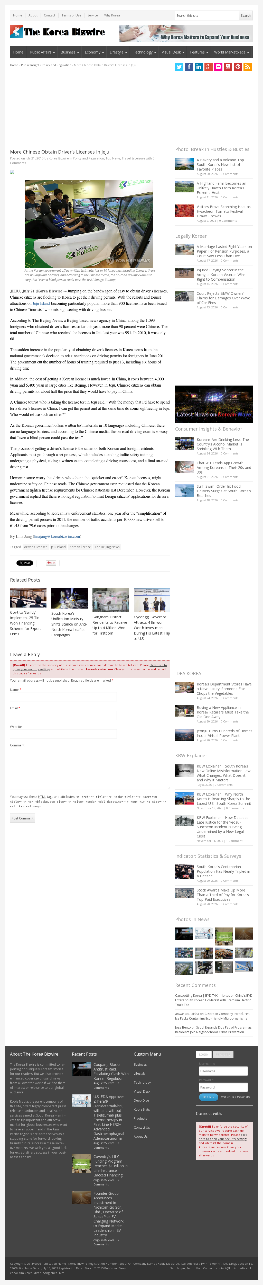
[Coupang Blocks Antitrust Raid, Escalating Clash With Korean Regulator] (184, 933)
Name (15, 690)
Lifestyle (117, 52)
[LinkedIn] (199, 67)
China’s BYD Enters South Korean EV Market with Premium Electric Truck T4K (213, 1000)
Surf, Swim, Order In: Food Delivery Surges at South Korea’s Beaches (224, 491)
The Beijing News (107, 547)
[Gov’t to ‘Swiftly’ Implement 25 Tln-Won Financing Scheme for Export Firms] (28, 598)
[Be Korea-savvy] (58, 31)
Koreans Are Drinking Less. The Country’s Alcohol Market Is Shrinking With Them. (223, 444)
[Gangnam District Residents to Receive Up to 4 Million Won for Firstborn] (110, 600)
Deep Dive (141, 1100)
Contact (49, 15)
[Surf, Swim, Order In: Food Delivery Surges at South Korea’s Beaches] (184, 490)
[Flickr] (218, 67)
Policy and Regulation (56, 65)
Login (204, 1054)
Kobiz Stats (142, 1109)
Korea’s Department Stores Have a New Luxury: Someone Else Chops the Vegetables (224, 689)
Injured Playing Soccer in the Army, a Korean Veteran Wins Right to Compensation (221, 274)
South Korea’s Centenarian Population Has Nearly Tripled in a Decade (223, 871)
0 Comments (229, 174)
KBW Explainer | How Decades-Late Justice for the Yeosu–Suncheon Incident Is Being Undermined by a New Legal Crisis (223, 826)
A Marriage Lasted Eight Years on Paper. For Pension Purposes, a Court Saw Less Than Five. (224, 251)
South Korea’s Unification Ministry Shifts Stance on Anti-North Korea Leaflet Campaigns (69, 624)
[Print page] (90, 172)
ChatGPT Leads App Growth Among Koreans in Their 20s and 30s (224, 467)
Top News (113, 158)
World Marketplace (230, 52)
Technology (143, 52)
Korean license (80, 547)
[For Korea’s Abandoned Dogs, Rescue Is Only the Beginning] (204, 954)
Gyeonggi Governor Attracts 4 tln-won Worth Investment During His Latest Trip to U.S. (152, 627)
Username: (207, 1063)
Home (17, 15)
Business (68, 52)
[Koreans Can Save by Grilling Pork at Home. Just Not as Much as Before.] (224, 954)
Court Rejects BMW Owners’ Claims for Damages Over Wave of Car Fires (223, 298)
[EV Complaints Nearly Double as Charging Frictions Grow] (204, 967)
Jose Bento (183, 1027)
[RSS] (247, 67)
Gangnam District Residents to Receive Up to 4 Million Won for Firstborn (109, 625)
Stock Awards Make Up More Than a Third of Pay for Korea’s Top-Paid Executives (223, 895)
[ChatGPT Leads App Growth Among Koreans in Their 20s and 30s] (184, 467)
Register (223, 1054)
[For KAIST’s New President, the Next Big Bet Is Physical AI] (244, 966)
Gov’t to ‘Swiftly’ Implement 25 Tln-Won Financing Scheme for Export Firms (25, 623)
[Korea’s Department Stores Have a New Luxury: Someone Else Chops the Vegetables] (184, 687)
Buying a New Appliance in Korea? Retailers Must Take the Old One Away (223, 712)
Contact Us (142, 1127)
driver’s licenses (35, 547)
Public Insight (30, 65)
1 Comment (234, 841)
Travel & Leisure (133, 158)
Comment (17, 745)
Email (15, 708)
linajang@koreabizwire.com (57, 536)
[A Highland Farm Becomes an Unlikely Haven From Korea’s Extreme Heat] (184, 186)
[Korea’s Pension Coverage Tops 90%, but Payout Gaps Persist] (224, 967)
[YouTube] (228, 67)
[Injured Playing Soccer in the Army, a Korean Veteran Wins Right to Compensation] (184, 273)
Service (93, 15)
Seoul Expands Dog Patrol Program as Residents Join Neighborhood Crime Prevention (213, 1029)
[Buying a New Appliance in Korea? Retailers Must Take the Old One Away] (184, 711)
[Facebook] (189, 67)
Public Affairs (40, 52)
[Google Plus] (208, 67)
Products (140, 1118)
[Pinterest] (238, 67)
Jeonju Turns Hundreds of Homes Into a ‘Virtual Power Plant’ (224, 733)
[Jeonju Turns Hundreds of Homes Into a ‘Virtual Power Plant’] (184, 735)
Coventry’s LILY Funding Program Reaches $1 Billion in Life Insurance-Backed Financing (110, 1165)
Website (16, 727)
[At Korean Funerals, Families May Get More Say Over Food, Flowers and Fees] (244, 953)
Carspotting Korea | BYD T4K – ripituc (202, 995)
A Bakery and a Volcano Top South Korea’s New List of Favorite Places (220, 164)
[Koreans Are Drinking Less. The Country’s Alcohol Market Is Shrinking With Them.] (184, 443)
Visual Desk (171, 52)
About (33, 15)
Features (197, 52)
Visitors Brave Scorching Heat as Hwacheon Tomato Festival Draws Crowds (224, 211)
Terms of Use (71, 15)
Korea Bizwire (59, 158)
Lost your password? (235, 1097)
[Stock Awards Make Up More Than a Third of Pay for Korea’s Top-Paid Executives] (184, 893)
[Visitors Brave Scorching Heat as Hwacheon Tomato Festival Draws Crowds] (184, 210)
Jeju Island (41, 303)
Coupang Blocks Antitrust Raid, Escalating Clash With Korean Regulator (111, 1071)
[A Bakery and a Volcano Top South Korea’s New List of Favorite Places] (184, 164)
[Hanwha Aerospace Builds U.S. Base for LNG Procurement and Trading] (184, 968)
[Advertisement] (90, 108)
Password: (206, 1080)
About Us (140, 1136)
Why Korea (112, 15)
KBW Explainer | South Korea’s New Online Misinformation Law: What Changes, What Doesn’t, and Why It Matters (224, 773)
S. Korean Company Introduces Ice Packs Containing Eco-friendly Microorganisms (212, 1016)
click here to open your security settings (223, 1137)
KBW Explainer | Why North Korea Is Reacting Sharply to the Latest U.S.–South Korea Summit (224, 799)
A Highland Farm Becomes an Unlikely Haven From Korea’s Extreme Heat (221, 188)
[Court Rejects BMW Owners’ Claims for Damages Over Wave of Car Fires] (184, 296)
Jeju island (58, 547)
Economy (92, 52)
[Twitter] (179, 67)
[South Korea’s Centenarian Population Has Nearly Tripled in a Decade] (184, 871)
